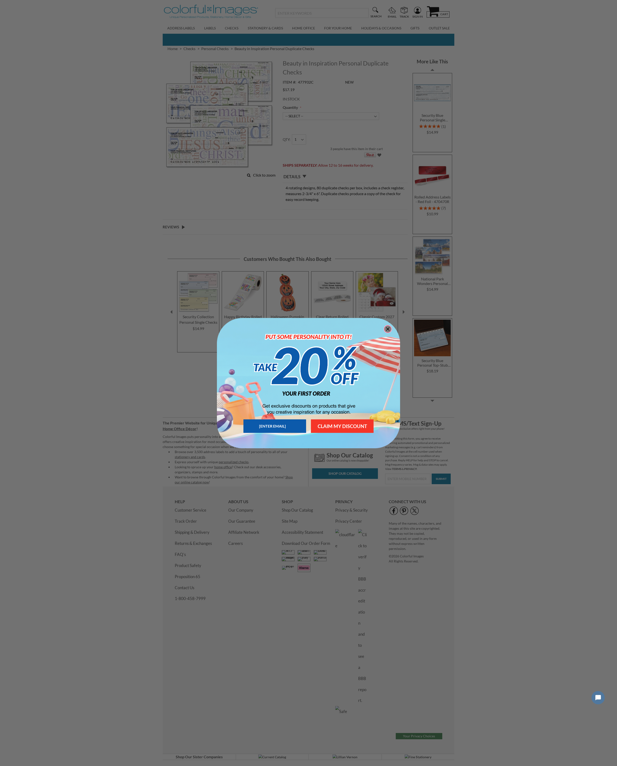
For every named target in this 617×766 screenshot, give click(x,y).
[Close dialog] (388, 329)
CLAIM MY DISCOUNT (342, 426)
